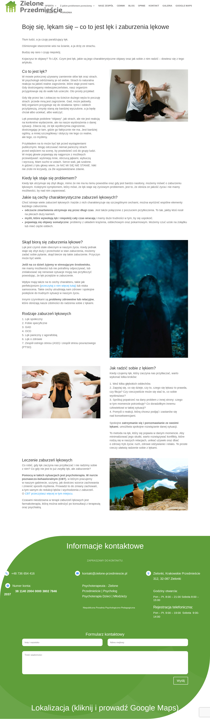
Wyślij (181, 680)
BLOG (131, 6)
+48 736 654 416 (23, 573)
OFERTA (49, 6)
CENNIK (121, 6)
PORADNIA (66, 12)
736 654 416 (51, 12)
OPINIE (141, 6)
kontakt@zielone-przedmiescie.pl (104, 573)
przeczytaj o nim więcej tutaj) (58, 285)
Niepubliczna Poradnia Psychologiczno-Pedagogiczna (109, 607)
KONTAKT (154, 6)
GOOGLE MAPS (184, 6)
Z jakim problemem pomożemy (76, 6)
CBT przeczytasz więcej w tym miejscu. (49, 493)
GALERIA (167, 6)
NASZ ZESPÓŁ (105, 6)
